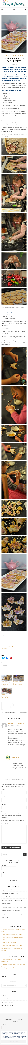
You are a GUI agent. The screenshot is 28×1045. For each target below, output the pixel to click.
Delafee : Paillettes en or (16, 723)
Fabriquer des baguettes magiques (10, 910)
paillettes (4, 709)
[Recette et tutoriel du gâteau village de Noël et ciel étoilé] (18, 678)
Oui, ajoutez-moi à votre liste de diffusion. (13, 820)
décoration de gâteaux (7, 705)
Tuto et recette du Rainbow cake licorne (11, 934)
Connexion (4, 995)
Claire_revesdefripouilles (7, 646)
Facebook (15, 645)
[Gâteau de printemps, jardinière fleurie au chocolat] (6, 691)
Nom (3, 789)
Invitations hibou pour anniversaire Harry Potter (13, 907)
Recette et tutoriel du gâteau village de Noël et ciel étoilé (18, 683)
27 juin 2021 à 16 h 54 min (13, 725)
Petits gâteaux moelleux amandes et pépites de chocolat (6, 684)
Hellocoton (4, 648)
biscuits (4, 703)
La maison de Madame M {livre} (9, 893)
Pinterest (19, 646)
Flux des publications (6, 998)
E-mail (3, 797)
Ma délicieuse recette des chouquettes (11, 945)
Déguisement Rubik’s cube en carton (10, 890)
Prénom (3, 865)
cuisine (16, 703)
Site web (3, 804)
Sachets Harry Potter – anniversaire (10, 896)
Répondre (11, 727)
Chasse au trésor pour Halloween (10, 921)
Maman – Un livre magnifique (8, 942)
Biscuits (6, 55)
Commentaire (4, 823)
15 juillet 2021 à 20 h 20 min (18, 759)
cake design (10, 703)
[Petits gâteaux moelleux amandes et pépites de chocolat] (6, 678)
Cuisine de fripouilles (17, 55)
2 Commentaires (23, 712)
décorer (16, 705)
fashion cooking (5, 707)
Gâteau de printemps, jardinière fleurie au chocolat (6, 696)
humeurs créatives (21, 707)
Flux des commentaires (7, 1002)
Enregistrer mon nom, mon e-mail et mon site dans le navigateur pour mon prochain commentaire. (13, 815)
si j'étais (15, 709)
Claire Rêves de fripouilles (10, 712)
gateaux (13, 707)
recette (10, 709)
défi (21, 705)
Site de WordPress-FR (7, 1005)
